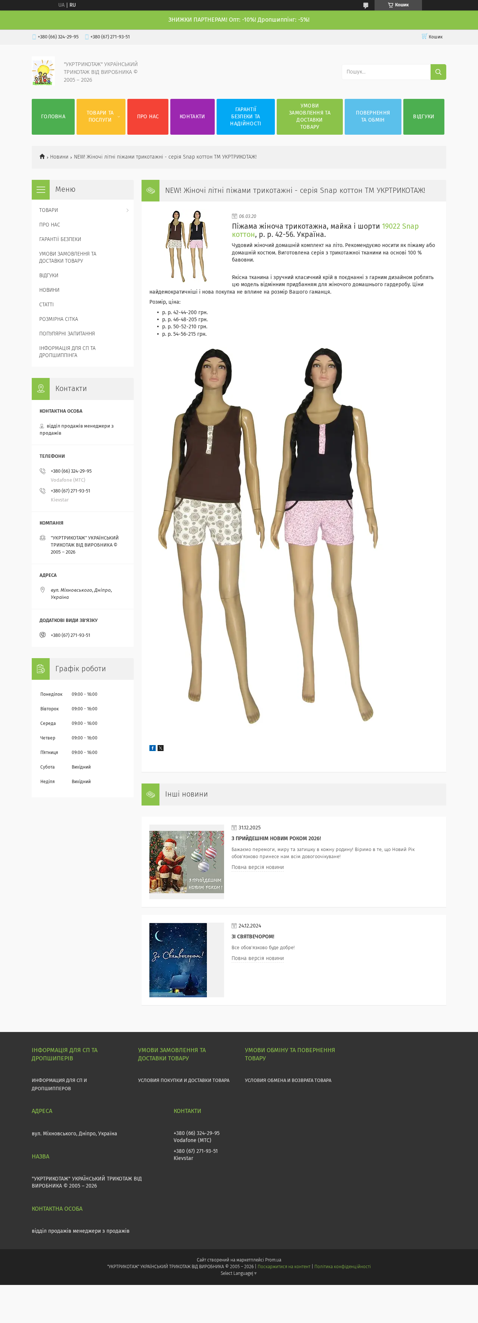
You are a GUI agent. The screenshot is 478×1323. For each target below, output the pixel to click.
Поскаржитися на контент (284, 1267)
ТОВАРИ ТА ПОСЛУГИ (100, 116)
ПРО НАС (148, 116)
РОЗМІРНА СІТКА (58, 319)
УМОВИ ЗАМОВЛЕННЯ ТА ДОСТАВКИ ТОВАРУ (309, 116)
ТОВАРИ (48, 210)
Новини (59, 157)
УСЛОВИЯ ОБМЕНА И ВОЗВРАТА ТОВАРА (288, 1080)
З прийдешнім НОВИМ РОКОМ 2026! (276, 838)
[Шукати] (438, 72)
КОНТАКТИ (192, 116)
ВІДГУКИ (423, 116)
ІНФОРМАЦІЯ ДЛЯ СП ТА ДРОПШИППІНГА (67, 352)
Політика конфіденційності (342, 1267)
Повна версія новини (258, 867)
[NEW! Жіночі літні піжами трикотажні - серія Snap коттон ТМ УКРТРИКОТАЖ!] (186, 246)
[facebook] (152, 749)
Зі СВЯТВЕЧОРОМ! (253, 936)
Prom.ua (273, 1260)
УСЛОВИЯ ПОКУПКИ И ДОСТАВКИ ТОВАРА (183, 1080)
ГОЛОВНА (53, 116)
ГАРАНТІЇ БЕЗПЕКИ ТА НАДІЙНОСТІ (245, 116)
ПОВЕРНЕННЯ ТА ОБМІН (373, 116)
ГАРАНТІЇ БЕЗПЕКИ (60, 239)
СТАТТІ (46, 304)
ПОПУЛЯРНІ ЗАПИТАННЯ (67, 334)
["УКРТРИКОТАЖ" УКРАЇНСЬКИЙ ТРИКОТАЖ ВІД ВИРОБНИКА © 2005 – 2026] (43, 84)
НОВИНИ (49, 290)
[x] (161, 749)
